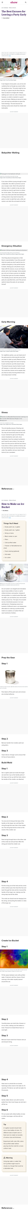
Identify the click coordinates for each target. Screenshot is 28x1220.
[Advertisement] (14, 35)
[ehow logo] (14, 2)
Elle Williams (5, 510)
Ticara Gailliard (6, 18)
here (10, 55)
